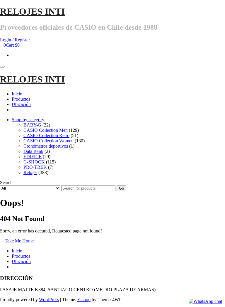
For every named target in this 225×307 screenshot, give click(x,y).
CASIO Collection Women (48, 140)
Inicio (17, 93)
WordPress (49, 299)
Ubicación (21, 104)
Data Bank (33, 151)
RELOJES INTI (32, 11)
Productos (21, 99)
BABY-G (32, 124)
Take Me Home (19, 240)
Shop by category (28, 119)
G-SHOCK (34, 161)
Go (121, 188)
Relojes (30, 172)
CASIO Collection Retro (46, 135)
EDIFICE (32, 156)
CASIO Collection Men (45, 130)
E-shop (84, 299)
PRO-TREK (35, 167)
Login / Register (15, 39)
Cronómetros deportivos (45, 146)
